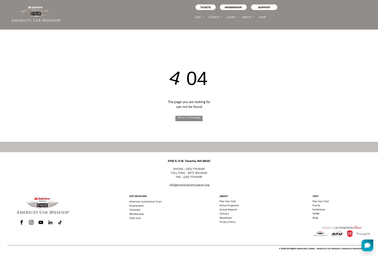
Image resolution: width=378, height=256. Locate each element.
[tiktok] (60, 223)
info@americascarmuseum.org (189, 184)
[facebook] (21, 223)
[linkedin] (50, 223)
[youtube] (40, 223)
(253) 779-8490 (195, 169)
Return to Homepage (189, 117)
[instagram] (31, 223)
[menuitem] (200, 17)
